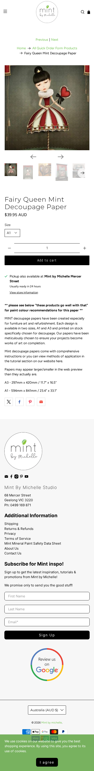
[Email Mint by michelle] (6, 477)
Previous (42, 40)
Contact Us (12, 553)
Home (21, 48)
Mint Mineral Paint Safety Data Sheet (32, 543)
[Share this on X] (9, 402)
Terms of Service (17, 538)
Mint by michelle (51, 722)
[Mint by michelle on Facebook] (11, 477)
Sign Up (47, 635)
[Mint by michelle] (47, 12)
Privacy (10, 533)
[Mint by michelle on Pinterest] (21, 477)
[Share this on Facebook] (19, 402)
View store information (24, 292)
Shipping (11, 524)
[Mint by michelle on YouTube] (26, 477)
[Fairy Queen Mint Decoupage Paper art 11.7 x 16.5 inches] (47, 107)
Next (54, 40)
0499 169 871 (20, 505)
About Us (11, 548)
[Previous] (33, 156)
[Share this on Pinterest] (30, 402)
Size (7, 225)
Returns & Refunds (18, 529)
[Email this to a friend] (41, 402)
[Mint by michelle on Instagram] (16, 477)
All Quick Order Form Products (54, 48)
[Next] (60, 156)
